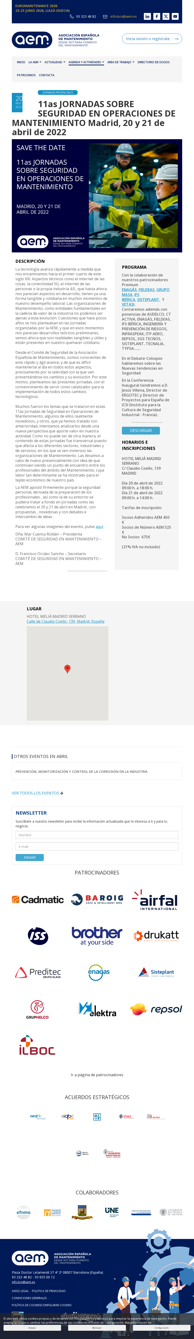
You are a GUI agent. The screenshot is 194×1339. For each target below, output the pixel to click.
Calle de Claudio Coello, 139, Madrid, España (65, 621)
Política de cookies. (165, 1323)
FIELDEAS (146, 289)
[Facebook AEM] (155, 16)
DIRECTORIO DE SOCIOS (154, 62)
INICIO (21, 62)
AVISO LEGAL (20, 1291)
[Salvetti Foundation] (97, 1117)
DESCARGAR (141, 430)
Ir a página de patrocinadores (97, 1074)
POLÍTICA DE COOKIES (26, 1305)
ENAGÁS (129, 289)
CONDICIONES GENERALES (29, 1298)
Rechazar (96, 1327)
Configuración (162, 1327)
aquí (99, 526)
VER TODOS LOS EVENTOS (36, 793)
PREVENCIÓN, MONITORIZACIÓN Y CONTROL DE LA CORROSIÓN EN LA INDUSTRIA (81, 771)
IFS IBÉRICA (130, 297)
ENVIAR (29, 857)
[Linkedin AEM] (144, 16)
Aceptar (32, 1327)
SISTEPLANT (148, 299)
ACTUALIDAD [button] (54, 62)
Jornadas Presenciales (58, 92)
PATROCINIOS (26, 75)
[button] (67, 669)
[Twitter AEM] (164, 16)
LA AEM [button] (34, 62)
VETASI (128, 304)
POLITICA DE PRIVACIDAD (49, 1291)
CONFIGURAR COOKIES (56, 1305)
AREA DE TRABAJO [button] (119, 62)
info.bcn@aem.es (123, 16)
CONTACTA (46, 75)
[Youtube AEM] (174, 16)
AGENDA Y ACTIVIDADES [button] (85, 62)
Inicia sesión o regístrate (148, 38)
